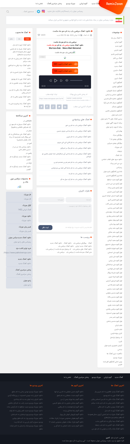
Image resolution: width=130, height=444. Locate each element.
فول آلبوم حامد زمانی (115, 228)
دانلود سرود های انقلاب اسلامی (112, 159)
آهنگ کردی (118, 78)
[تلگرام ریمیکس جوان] (38, 11)
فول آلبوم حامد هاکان (115, 232)
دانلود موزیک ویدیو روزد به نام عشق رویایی (27, 418)
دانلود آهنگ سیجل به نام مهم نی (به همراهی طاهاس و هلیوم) (20, 126)
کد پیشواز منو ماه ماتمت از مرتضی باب (58, 249)
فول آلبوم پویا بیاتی (115, 224)
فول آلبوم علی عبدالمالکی (114, 264)
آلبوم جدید (118, 46)
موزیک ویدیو (70, 3)
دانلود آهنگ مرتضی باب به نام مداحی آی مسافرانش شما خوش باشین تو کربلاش (66, 155)
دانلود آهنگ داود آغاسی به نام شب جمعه (109, 425)
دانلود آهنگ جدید (56, 243)
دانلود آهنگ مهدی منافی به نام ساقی (21, 98)
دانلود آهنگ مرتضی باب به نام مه (80, 173)
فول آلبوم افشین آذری (115, 200)
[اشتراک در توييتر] (65, 106)
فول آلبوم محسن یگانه (115, 297)
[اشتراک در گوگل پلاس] (53, 106)
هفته (27, 39)
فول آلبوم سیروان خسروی (113, 244)
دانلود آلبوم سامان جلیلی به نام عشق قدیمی (68, 403)
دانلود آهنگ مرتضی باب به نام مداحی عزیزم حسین (74, 131)
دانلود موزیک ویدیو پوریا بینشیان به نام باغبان (27, 414)
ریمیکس (119, 167)
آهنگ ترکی (118, 62)
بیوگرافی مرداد (117, 135)
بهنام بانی (119, 131)
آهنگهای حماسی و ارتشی (113, 94)
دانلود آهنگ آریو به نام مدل (22, 45)
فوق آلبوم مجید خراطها (114, 179)
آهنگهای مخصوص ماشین (113, 111)
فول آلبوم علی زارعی (115, 256)
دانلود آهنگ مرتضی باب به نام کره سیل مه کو (76, 179)
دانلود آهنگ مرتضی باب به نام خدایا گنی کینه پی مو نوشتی (71, 168)
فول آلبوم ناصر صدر (115, 317)
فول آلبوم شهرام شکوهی (114, 248)
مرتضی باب (60, 252)
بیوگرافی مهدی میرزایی (114, 143)
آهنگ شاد (119, 74)
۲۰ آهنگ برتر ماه (116, 38)
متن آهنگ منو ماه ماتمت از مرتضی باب (79, 252)
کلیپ (120, 341)
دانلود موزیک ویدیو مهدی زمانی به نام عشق (27, 391)
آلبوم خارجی (118, 50)
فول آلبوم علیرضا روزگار (115, 272)
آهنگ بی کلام (117, 58)
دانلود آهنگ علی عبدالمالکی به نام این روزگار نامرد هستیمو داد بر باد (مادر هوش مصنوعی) (20, 137)
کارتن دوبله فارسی (116, 333)
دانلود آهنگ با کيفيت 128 (63, 71)
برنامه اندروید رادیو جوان (114, 127)
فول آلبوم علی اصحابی (115, 252)
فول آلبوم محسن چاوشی (114, 293)
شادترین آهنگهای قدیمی (114, 175)
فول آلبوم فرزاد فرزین (115, 276)
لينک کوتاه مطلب (51, 94)
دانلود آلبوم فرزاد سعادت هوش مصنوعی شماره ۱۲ (66, 422)
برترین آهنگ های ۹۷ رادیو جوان (111, 119)
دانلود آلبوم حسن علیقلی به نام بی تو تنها (68, 391)
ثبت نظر (45, 227)
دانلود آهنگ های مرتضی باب (82, 249)
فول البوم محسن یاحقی (114, 321)
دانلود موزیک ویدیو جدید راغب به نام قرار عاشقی (25, 403)
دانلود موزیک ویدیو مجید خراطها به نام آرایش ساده (25, 406)
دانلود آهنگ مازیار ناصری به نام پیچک (20, 74)
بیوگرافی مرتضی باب (79, 243)
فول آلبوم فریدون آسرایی (114, 280)
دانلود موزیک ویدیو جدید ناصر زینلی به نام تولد (26, 410)
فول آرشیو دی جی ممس (114, 183)
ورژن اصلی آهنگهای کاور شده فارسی (112, 363)
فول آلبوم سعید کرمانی (115, 240)
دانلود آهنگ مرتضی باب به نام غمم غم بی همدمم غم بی (72, 162)
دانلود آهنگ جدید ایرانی (83, 246)
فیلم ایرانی (118, 325)
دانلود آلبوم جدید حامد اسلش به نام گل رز (68, 425)
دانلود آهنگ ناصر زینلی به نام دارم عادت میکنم (19, 60)
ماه (19, 39)
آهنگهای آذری (117, 82)
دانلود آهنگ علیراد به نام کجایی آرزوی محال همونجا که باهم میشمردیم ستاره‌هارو (20, 52)
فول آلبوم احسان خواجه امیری (112, 195)
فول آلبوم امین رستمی (115, 208)
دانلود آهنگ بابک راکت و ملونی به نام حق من (108, 428)
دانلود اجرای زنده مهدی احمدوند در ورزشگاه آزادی (25, 395)
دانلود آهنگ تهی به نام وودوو (21, 79)
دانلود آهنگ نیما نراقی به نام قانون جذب (19, 67)
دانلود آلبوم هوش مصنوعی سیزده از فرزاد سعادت (66, 418)
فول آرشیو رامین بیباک (115, 187)
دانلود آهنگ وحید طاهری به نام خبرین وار (20, 84)
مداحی (120, 349)
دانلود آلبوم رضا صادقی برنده (73, 410)
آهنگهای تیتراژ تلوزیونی (114, 90)
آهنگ (90, 243)
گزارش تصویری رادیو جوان (113, 345)
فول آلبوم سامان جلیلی (114, 236)
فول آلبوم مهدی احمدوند (114, 313)
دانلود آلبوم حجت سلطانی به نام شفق (70, 395)
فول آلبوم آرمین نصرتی (114, 191)
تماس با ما (39, 3)
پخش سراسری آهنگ (54, 3)
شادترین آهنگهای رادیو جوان (112, 171)
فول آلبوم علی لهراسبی (115, 268)
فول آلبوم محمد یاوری (115, 305)
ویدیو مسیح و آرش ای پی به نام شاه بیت (28, 422)
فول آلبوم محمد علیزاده (114, 301)
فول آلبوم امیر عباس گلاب (113, 204)
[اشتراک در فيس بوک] (47, 106)
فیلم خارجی (118, 329)
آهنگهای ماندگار (117, 106)
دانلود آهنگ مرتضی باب (66, 246)
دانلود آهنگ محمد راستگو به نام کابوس (20, 158)
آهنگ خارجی (117, 70)
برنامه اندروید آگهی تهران (114, 123)
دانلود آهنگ (67, 243)
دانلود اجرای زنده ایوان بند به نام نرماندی (28, 399)
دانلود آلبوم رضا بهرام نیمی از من (71, 399)
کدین (108, 437)
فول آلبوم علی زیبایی (115, 260)
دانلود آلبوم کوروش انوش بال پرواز (71, 414)
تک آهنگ (118, 155)
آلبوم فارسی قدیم (116, 54)
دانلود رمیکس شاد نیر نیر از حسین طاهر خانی (22, 148)
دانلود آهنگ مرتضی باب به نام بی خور (78, 125)
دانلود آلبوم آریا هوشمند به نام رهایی (70, 406)
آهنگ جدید (96, 3)
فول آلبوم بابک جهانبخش (114, 212)
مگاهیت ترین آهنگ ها (114, 353)
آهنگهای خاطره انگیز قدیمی (113, 98)
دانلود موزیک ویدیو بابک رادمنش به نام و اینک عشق (26, 427)
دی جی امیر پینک (116, 163)
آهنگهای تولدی (117, 86)
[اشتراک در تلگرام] (41, 106)
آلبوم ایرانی (83, 3)
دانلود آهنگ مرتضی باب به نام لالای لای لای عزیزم (74, 142)
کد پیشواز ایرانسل (116, 337)
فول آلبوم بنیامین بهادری (114, 216)
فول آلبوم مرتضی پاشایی (114, 309)
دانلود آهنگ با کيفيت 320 (63, 64)
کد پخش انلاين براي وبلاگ (78, 94)
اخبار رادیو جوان (117, 115)
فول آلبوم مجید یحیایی (114, 289)
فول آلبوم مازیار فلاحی (115, 285)
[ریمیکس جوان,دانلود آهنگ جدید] (114, 3)
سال (11, 39)
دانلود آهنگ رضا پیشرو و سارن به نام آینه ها (20, 105)
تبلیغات (119, 151)
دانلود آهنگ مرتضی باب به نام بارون (79, 136)
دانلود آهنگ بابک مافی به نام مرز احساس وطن (20, 91)
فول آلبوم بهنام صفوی (115, 220)
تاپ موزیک (118, 147)
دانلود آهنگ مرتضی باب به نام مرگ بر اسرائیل (75, 148)
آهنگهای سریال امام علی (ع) (113, 102)
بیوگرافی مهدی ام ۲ (116, 139)
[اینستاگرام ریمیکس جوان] (42, 11)
